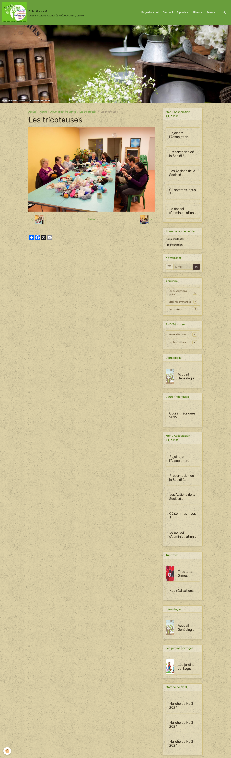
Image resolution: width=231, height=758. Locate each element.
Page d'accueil (150, 12)
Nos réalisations (177, 334)
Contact (168, 12)
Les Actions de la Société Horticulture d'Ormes (182, 173)
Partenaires (182, 309)
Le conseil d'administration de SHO (181, 211)
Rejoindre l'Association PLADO (178, 135)
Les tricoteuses (88, 111)
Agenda (182, 12)
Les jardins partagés (186, 667)
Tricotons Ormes (185, 574)
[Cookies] (7, 751)
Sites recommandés (182, 301)
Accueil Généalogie (186, 376)
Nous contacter (175, 239)
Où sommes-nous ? (182, 192)
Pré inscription (174, 244)
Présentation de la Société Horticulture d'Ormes (181, 154)
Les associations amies (182, 293)
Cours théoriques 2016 (182, 415)
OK (196, 266)
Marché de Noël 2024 (181, 706)
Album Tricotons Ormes (63, 111)
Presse (210, 12)
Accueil (32, 111)
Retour (92, 219)
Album (196, 12)
